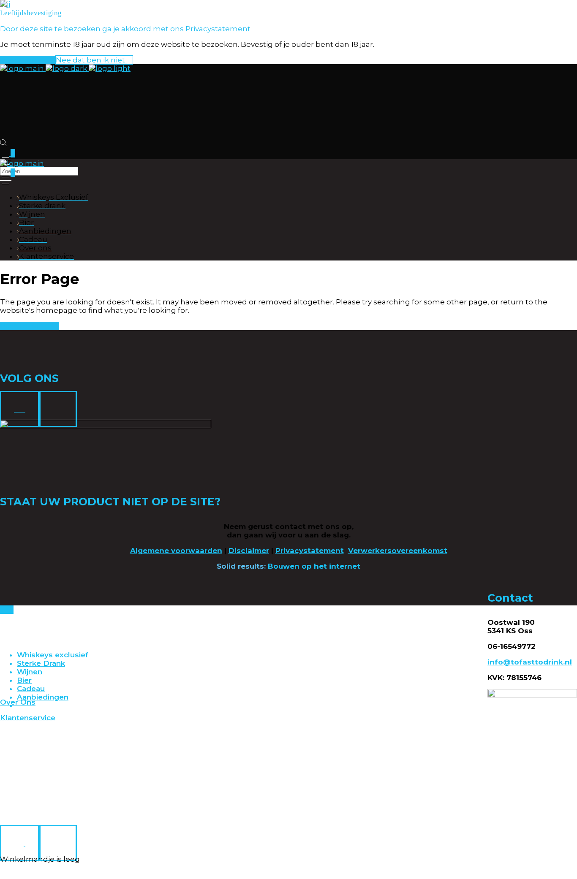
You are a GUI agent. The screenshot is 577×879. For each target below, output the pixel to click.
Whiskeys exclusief (52, 655)
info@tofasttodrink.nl (529, 662)
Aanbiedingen (42, 697)
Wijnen (29, 671)
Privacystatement (309, 550)
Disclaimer (249, 550)
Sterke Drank (41, 663)
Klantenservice (27, 718)
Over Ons (17, 702)
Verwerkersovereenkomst (397, 550)
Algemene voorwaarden (176, 550)
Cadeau (31, 688)
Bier (24, 680)
